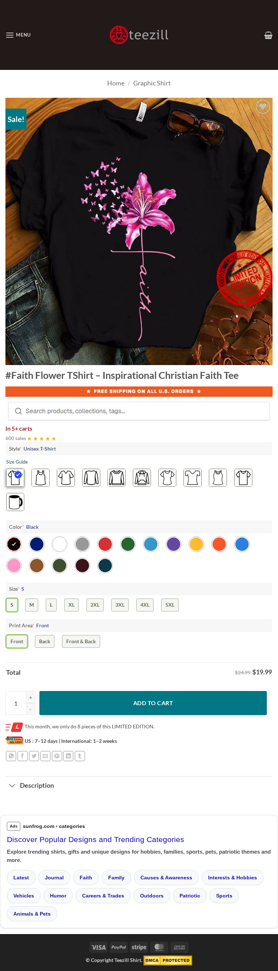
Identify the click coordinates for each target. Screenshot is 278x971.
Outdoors (152, 896)
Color (24, 527)
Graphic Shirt (152, 83)
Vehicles (23, 896)
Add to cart (153, 702)
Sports (224, 896)
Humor (58, 896)
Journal (54, 877)
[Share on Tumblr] (80, 756)
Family (116, 877)
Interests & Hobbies (232, 877)
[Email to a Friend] (45, 756)
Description (37, 785)
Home (116, 83)
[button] (18, 35)
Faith (86, 877)
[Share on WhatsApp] (11, 756)
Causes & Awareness (166, 877)
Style (32, 448)
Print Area (29, 625)
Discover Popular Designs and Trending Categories (95, 839)
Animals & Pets (32, 914)
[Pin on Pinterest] (57, 756)
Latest (21, 877)
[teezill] (139, 35)
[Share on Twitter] (34, 756)
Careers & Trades (103, 896)
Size (16, 589)
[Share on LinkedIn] (68, 756)
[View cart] (268, 35)
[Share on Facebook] (22, 756)
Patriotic (190, 896)
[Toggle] (12, 786)
